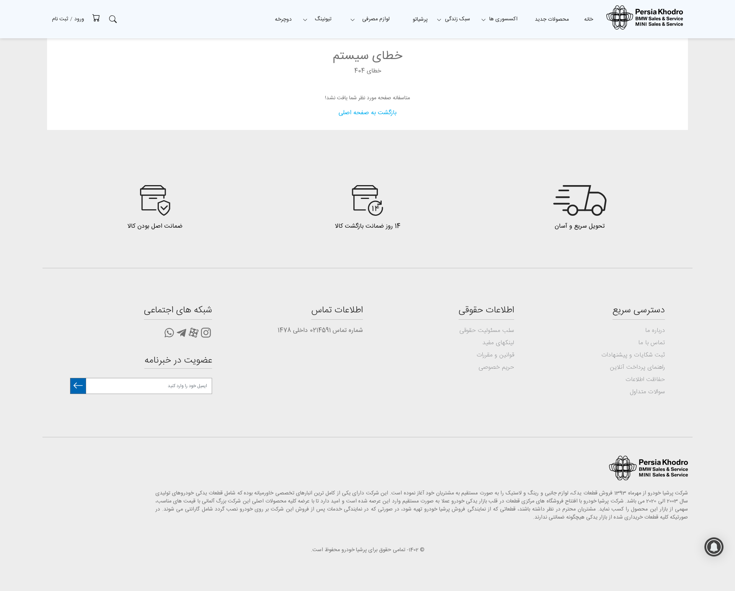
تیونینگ (323, 19)
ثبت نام (60, 19)
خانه (588, 19)
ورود (79, 19)
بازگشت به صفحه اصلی (367, 113)
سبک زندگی (457, 19)
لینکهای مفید (498, 343)
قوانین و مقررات (495, 355)
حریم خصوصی (496, 367)
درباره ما (655, 330)
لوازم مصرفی (376, 19)
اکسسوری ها (503, 19)
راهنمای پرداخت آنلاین (637, 367)
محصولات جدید (552, 19)
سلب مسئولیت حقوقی (486, 330)
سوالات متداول (647, 392)
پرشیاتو (420, 19)
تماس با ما (651, 343)
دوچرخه (283, 19)
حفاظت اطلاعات (645, 379)
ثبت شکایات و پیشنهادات (633, 355)
